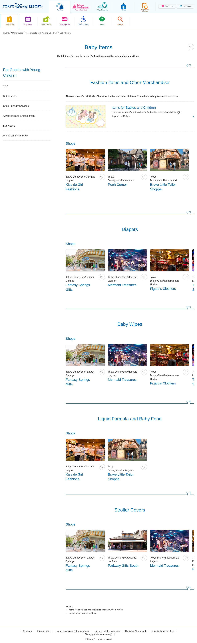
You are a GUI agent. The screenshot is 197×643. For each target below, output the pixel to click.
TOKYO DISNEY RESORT (23, 6)
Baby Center (10, 96)
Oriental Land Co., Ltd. (163, 631)
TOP (5, 86)
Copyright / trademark (135, 631)
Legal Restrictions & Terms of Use (72, 631)
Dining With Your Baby (15, 135)
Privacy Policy (43, 631)
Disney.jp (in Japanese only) (98, 634)
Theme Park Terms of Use (107, 631)
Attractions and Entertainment (19, 116)
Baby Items (9, 125)
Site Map (27, 631)
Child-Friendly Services (16, 106)
